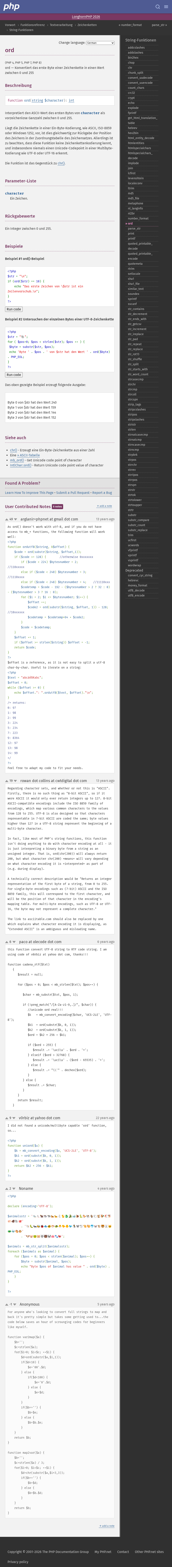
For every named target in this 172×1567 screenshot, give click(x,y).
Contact (123, 1552)
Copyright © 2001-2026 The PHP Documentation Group (48, 1552)
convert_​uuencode (140, 83)
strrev (132, 470)
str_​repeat (135, 344)
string (37, 100)
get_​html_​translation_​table (142, 120)
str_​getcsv (134, 324)
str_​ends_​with (137, 319)
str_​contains (136, 309)
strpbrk (132, 455)
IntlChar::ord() (20, 465)
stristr (132, 424)
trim (130, 535)
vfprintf (133, 550)
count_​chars (136, 88)
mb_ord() (17, 460)
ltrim (131, 188)
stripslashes (136, 419)
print (131, 233)
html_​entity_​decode (141, 138)
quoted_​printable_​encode (140, 256)
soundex (133, 294)
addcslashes (136, 47)
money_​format (137, 585)
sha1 (131, 279)
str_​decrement (137, 314)
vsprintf (133, 560)
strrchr (132, 465)
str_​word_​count (138, 374)
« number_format (130, 25)
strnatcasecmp (138, 434)
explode (133, 108)
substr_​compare (138, 520)
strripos (133, 475)
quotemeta (135, 264)
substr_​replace (138, 530)
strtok (132, 495)
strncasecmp (136, 445)
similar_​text (136, 289)
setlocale (134, 274)
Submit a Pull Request (73, 493)
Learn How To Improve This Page (29, 493)
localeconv (135, 183)
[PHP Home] (11, 6)
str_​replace (135, 349)
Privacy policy (18, 1562)
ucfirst (132, 540)
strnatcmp (135, 439)
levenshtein (136, 178)
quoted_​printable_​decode (140, 246)
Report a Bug (102, 493)
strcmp (132, 389)
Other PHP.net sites (149, 1552)
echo (131, 103)
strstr (131, 490)
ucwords (133, 545)
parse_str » (159, 25)
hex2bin (133, 133)
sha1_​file (134, 284)
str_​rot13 (133, 354)
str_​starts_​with (138, 369)
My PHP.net (103, 1552)
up (7, 519)
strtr (131, 510)
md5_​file (133, 198)
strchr (132, 384)
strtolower (135, 500)
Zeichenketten (87, 25)
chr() (61, 163)
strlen (132, 429)
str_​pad (133, 339)
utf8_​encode (136, 595)
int (71, 100)
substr (132, 515)
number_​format (138, 218)
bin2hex (133, 57)
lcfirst (132, 173)
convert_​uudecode (140, 78)
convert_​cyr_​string (140, 575)
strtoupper (135, 505)
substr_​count (136, 525)
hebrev (132, 128)
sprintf (132, 299)
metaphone (135, 203)
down (15, 519)
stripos (132, 414)
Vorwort (10, 25)
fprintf (132, 113)
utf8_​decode (136, 590)
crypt (131, 98)
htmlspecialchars (139, 148)
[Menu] (166, 7)
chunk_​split (135, 73)
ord (130, 223)
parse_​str (134, 228)
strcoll (132, 394)
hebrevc (133, 580)
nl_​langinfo (135, 208)
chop (131, 63)
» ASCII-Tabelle (28, 455)
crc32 (131, 93)
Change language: (72, 43)
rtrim (131, 269)
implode (133, 163)
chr (130, 68)
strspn (132, 485)
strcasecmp (135, 379)
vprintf (132, 555)
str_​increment (137, 329)
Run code (14, 309)
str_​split (133, 364)
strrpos (132, 480)
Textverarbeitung (61, 25)
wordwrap (134, 565)
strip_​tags (134, 404)
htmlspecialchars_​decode (140, 155)
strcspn (133, 399)
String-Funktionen (21, 30)
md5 (131, 193)
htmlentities (136, 143)
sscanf (132, 304)
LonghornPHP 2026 (86, 17)
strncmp (133, 450)
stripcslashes (137, 409)
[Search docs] (158, 7)
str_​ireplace (136, 334)
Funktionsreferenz (33, 25)
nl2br (131, 213)
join (130, 168)
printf (131, 238)
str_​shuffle (135, 359)
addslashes (135, 52)
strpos (132, 460)
